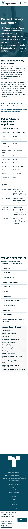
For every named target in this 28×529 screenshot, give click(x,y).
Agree (22, 519)
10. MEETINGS (6, 310)
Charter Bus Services (14, 492)
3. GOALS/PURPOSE (8, 277)
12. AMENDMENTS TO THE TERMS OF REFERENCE (13, 320)
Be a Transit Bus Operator (14, 484)
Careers (14, 487)
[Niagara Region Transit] (9, 3)
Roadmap (5, 351)
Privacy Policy (6, 345)
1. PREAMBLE (6, 268)
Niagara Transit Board (9, 333)
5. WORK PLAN (7, 287)
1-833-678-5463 (16, 472)
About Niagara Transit (14, 508)
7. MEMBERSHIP (7, 296)
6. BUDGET (6, 291)
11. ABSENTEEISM (7, 315)
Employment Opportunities (10, 339)
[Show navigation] (25, 3)
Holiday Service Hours (9, 342)
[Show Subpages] (24, 339)
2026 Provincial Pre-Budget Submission (11, 365)
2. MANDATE (6, 273)
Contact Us (5, 336)
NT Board (14, 499)
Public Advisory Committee (10, 348)
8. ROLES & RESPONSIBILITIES (11, 301)
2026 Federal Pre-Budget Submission (13, 369)
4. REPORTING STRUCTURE (10, 282)
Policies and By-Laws (8, 353)
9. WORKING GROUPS (9, 305)
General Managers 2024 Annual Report (12, 357)
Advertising (6, 330)
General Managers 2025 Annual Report (12, 361)
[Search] (21, 3)
